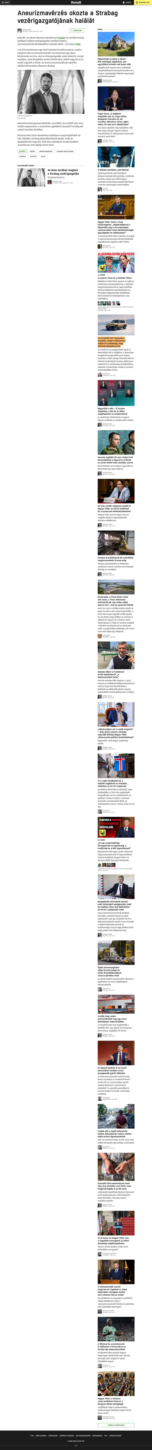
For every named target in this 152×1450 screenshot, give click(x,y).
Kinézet (129, 2)
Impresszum (53, 1436)
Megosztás (78, 30)
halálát (61, 37)
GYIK (32, 1436)
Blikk (78, 44)
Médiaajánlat (97, 1436)
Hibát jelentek (41, 1436)
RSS (106, 1436)
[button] (22, 151)
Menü (7, 2)
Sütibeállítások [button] (115, 1436)
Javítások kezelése (67, 1436)
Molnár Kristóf (26, 30)
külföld (25, 31)
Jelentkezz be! (144, 2)
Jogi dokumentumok (83, 1436)
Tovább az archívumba (116, 1425)
